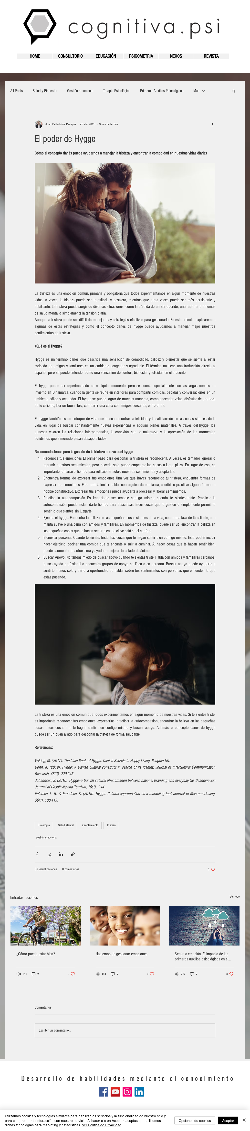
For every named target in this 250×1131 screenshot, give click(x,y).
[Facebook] (103, 1092)
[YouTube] (115, 1092)
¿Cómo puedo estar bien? (35, 954)
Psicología (44, 825)
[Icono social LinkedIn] (139, 1092)
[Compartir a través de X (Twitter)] (49, 854)
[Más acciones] (212, 124)
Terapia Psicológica (116, 90)
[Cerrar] (244, 1120)
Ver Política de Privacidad (101, 1124)
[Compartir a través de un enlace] (73, 854)
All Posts (16, 90)
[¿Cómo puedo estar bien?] (45, 926)
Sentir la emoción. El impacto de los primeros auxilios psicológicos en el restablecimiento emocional (201, 956)
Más (196, 90)
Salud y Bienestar (45, 90)
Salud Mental (66, 825)
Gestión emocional (80, 90)
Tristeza (111, 825)
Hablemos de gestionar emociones (121, 954)
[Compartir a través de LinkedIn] (61, 854)
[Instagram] (127, 1092)
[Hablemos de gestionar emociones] (125, 926)
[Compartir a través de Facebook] (37, 854)
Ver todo (235, 897)
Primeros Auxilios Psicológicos (162, 90)
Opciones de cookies (195, 1120)
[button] (233, 91)
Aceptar (228, 1120)
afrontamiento (90, 825)
